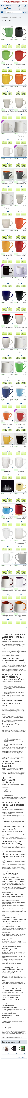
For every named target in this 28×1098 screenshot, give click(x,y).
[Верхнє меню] (2, 8)
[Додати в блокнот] (4, 46)
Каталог (8, 17)
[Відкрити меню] (2, 12)
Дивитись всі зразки (21, 1057)
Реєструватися (8, 5)
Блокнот (24, 8)
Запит (19, 9)
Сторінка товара (6, 1053)
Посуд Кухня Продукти (16, 17)
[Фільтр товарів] (4, 12)
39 (26, 23)
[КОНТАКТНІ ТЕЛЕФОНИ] (25, 12)
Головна (3, 17)
